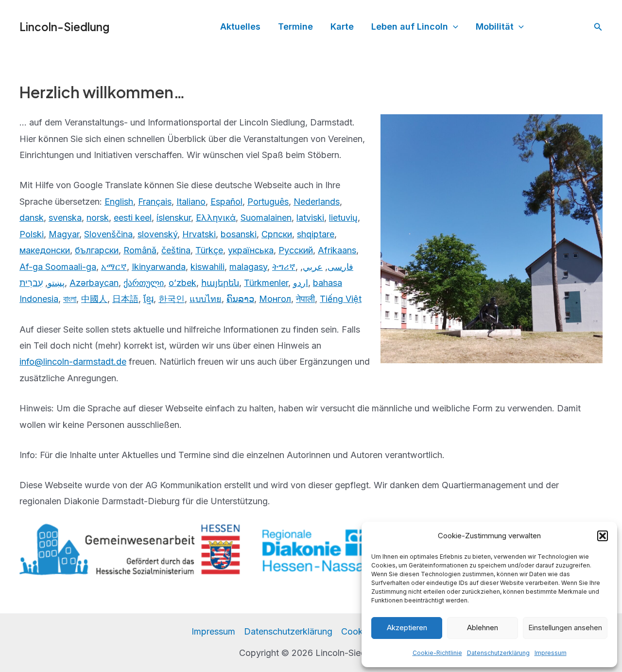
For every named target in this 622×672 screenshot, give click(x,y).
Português (268, 201)
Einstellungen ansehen (565, 627)
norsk (97, 217)
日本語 (125, 299)
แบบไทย (206, 299)
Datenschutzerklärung (498, 652)
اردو (300, 283)
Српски (276, 234)
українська (251, 250)
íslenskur (173, 217)
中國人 (94, 299)
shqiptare (315, 234)
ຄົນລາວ (240, 299)
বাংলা (69, 299)
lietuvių (343, 217)
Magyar (64, 234)
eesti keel (133, 217)
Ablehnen (482, 627)
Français (155, 201)
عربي (313, 267)
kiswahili (207, 267)
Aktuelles (240, 26)
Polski (31, 234)
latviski (310, 217)
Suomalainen (266, 217)
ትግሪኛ (283, 267)
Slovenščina (108, 234)
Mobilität (495, 26)
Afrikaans (337, 250)
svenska (65, 217)
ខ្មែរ (148, 299)
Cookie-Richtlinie (437, 652)
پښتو (56, 283)
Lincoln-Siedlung (64, 27)
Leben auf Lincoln (409, 26)
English (118, 201)
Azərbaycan (94, 283)
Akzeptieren (407, 627)
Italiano (191, 201)
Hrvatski (199, 234)
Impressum (551, 652)
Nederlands (317, 201)
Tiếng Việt (341, 299)
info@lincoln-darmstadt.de (72, 361)
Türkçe (209, 250)
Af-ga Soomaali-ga (57, 267)
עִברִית (31, 283)
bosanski (239, 234)
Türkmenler (266, 283)
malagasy (248, 267)
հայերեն (220, 283)
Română (139, 250)
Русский (295, 250)
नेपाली (305, 299)
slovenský (157, 234)
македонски (44, 250)
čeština (175, 250)
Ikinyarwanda (159, 267)
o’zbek (182, 283)
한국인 (171, 299)
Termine (295, 26)
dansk (31, 217)
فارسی (340, 267)
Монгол (275, 299)
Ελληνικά (216, 217)
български (97, 250)
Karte (342, 26)
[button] (602, 536)
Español (226, 201)
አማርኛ (114, 267)
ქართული (143, 283)
